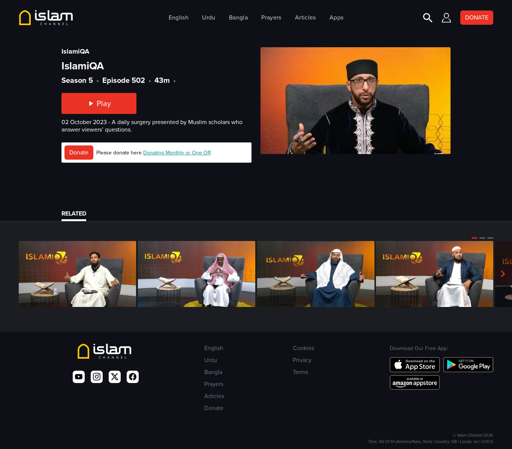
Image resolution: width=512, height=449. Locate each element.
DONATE (476, 17)
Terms (300, 372)
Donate (78, 152)
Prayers (271, 17)
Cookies (303, 348)
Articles (305, 17)
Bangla (238, 17)
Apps (336, 17)
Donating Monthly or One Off (176, 153)
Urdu (208, 17)
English (179, 17)
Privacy (302, 360)
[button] (475, 238)
